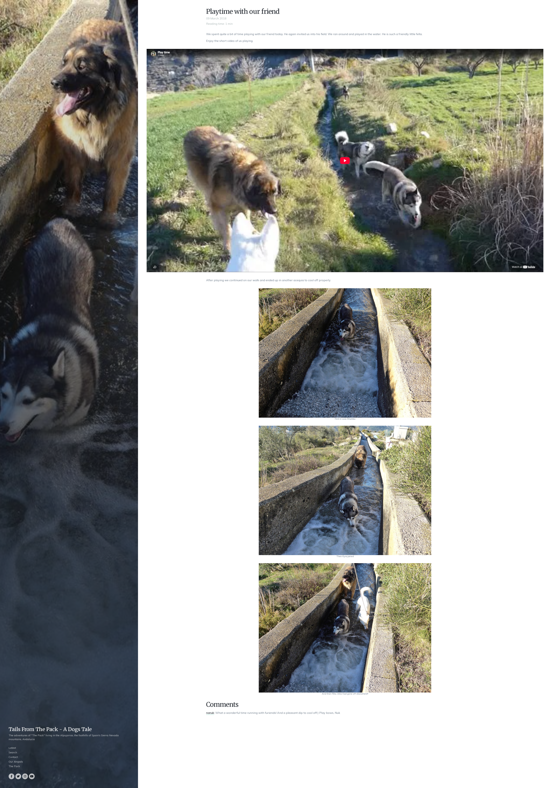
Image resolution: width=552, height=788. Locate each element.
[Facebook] (11, 776)
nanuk (210, 713)
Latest (12, 747)
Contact (13, 757)
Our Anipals (16, 761)
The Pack (14, 766)
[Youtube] (32, 776)
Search (13, 752)
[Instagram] (25, 776)
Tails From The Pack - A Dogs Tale (50, 729)
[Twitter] (18, 776)
